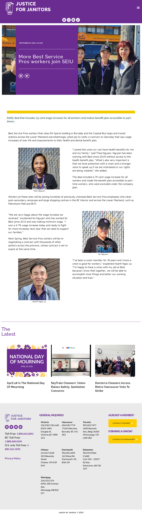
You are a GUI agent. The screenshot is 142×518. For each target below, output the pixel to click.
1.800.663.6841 (25, 433)
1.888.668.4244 (13, 441)
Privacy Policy (13, 458)
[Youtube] (16, 427)
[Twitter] (11, 427)
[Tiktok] (78, 20)
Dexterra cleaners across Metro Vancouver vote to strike (112, 386)
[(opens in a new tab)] (27, 361)
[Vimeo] (73, 20)
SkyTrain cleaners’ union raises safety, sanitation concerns (68, 386)
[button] (138, 7)
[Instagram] (69, 20)
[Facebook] (64, 20)
